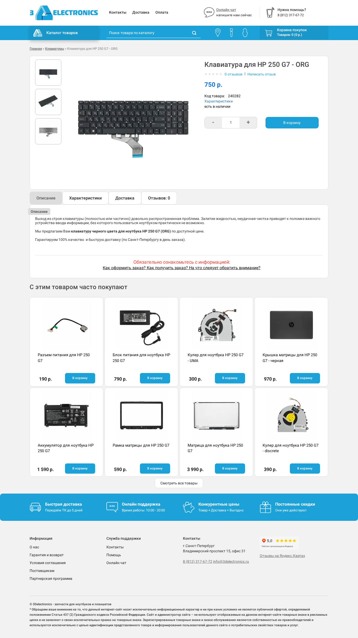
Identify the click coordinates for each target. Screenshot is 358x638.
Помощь (113, 555)
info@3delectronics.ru (231, 561)
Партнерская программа (51, 578)
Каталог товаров (62, 32)
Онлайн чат (226, 10)
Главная (36, 49)
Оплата (161, 12)
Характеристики (218, 101)
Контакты (117, 12)
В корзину (292, 123)
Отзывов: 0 (159, 198)
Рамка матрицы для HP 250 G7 (141, 445)
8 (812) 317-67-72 (197, 561)
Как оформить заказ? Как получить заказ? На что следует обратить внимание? (182, 267)
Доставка (140, 12)
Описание (46, 198)
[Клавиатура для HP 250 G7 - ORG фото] (48, 73)
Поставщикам (42, 571)
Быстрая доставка (63, 504)
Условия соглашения (48, 563)
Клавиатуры (54, 49)
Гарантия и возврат (47, 555)
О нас (34, 547)
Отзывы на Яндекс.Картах (282, 556)
